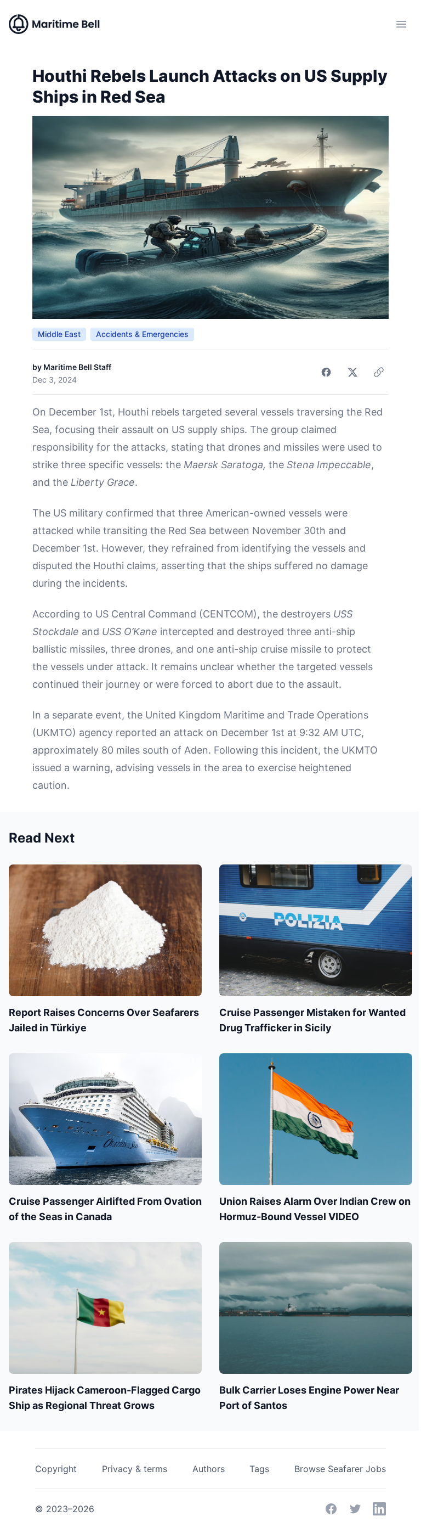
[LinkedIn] (379, 1508)
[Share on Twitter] (352, 372)
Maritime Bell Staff (77, 367)
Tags (259, 1468)
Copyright (56, 1468)
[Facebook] (331, 1508)
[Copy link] (379, 372)
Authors (208, 1468)
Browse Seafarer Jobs (340, 1468)
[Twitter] (355, 1508)
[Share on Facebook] (326, 372)
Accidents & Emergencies (142, 334)
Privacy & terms (134, 1468)
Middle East (59, 334)
